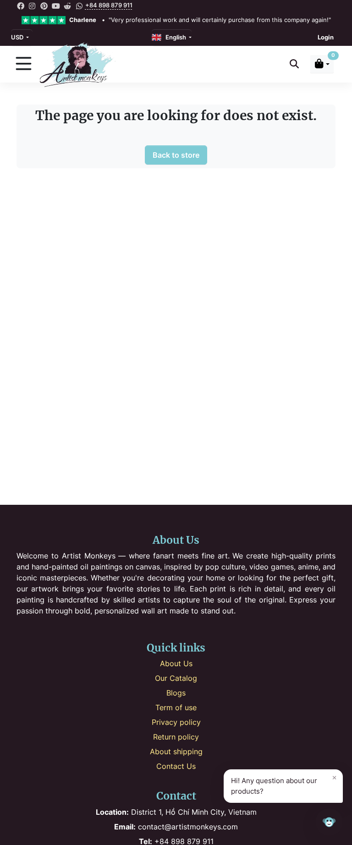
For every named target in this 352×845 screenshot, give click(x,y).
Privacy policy (176, 722)
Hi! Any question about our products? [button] (284, 784)
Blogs (176, 692)
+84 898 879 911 (108, 5)
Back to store (176, 155)
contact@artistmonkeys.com (176, 826)
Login (326, 37)
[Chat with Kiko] (329, 822)
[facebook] (21, 5)
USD (18, 37)
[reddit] (67, 5)
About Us (176, 663)
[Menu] (24, 64)
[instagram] (32, 5)
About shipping (176, 751)
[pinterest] (44, 5)
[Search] (294, 64)
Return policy (176, 736)
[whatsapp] (79, 5)
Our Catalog (176, 678)
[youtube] (56, 5)
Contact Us (176, 766)
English (174, 37)
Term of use (176, 707)
